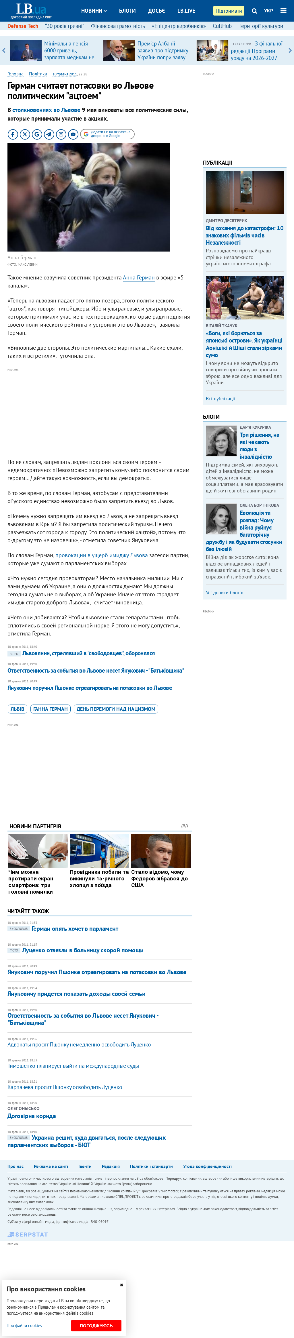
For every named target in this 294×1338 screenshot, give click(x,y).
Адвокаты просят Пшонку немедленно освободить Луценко (79, 1044)
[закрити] (121, 1285)
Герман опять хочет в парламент (64, 928)
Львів (17, 709)
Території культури (261, 25)
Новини (91, 10)
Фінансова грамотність (118, 25)
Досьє (156, 10)
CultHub (222, 25)
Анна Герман (139, 277)
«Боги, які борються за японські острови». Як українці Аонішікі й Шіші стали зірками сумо (244, 344)
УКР (268, 10)
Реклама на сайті (51, 1166)
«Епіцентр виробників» (179, 25)
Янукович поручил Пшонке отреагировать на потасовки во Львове (89, 688)
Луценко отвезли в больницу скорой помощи (77, 950)
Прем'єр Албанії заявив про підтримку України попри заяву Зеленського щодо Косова (163, 57)
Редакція (111, 1166)
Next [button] (290, 50)
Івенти (85, 1166)
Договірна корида (31, 1116)
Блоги (127, 10)
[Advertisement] (99, 413)
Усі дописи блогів (224, 592)
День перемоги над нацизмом (116, 709)
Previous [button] (3, 50)
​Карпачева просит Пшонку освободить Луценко (64, 1087)
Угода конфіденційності (207, 1166)
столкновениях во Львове (46, 110)
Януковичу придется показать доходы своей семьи (76, 993)
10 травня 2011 (65, 74)
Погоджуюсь (96, 1325)
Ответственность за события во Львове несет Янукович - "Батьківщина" (95, 670)
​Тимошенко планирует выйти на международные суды (73, 1065)
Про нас (15, 1166)
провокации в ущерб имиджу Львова (101, 555)
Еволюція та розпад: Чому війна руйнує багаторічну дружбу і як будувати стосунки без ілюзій (244, 531)
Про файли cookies (24, 1325)
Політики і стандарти (151, 1166)
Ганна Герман (50, 709)
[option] (54, 50)
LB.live (186, 10)
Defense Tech (22, 25)
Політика (38, 74)
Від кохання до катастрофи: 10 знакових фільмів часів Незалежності (245, 235)
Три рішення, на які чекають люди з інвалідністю (259, 445)
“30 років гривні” (64, 25)
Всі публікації (220, 398)
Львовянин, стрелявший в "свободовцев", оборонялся (82, 653)
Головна (15, 74)
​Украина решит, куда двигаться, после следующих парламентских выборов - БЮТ (86, 1141)
